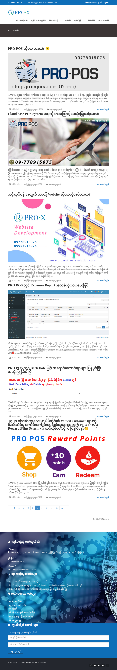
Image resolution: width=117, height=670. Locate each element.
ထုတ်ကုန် (77, 20)
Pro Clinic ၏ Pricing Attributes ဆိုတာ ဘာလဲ (28, 581)
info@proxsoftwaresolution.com (44, 2)
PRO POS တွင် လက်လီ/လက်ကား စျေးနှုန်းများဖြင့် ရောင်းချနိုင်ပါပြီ (38, 589)
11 (57, 508)
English (105, 2)
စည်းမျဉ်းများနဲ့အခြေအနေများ (22, 616)
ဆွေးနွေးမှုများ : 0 (56, 109)
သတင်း (68, 20)
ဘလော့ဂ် (91, 20)
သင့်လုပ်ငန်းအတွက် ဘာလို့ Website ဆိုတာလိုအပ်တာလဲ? (49, 194)
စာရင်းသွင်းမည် (15, 651)
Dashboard (92, 2)
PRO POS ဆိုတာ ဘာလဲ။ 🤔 (29, 48)
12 (62, 508)
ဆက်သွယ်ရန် (103, 20)
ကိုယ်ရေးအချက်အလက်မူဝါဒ (22, 613)
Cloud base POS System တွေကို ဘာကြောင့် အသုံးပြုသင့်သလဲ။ (53, 114)
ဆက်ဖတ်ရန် (102, 109)
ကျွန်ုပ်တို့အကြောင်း (38, 20)
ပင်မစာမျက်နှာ (22, 20)
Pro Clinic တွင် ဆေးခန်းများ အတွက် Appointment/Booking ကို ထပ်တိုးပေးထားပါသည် (45, 585)
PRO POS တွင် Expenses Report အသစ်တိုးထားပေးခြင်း (48, 285)
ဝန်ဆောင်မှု (53, 20)
